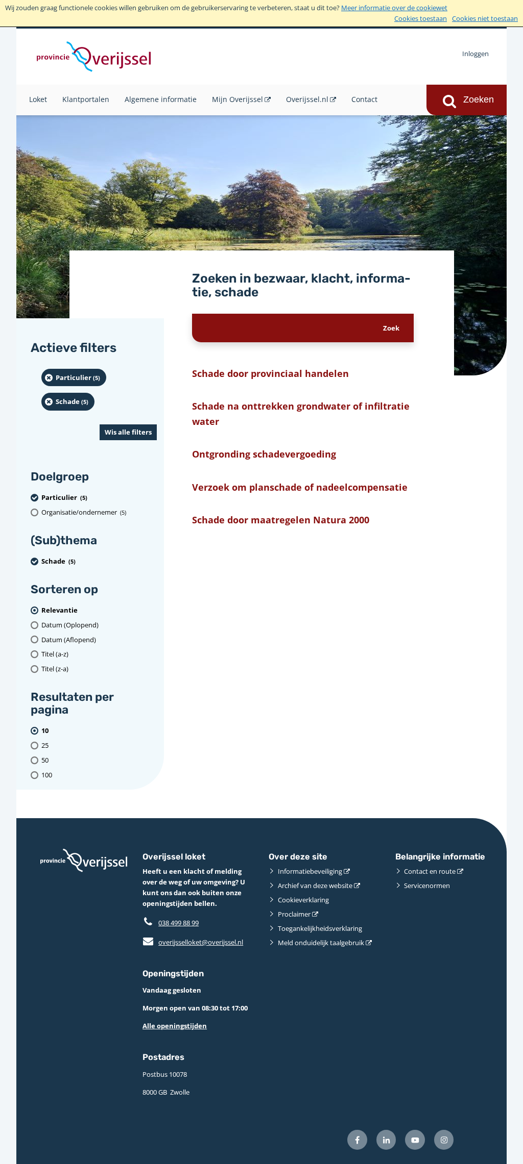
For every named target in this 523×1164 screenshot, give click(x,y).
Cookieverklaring (303, 899)
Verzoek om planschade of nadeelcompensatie (300, 486)
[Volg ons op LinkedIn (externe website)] (386, 1140)
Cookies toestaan (420, 18)
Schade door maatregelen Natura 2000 (280, 519)
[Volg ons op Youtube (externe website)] (415, 1140)
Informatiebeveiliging (310, 871)
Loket (38, 99)
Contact (364, 99)
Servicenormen (427, 885)
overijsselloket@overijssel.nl (192, 942)
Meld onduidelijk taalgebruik (321, 942)
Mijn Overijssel (237, 99)
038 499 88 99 (178, 922)
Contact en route (430, 871)
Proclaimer (294, 914)
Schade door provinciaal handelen (270, 373)
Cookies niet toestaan (485, 18)
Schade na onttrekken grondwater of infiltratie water (301, 413)
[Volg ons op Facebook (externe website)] (357, 1140)
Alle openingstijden (174, 1025)
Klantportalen (85, 99)
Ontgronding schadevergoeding (264, 453)
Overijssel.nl (307, 99)
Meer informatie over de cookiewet (394, 7)
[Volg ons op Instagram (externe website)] (444, 1140)
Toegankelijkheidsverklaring (320, 928)
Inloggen (475, 53)
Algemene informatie (161, 99)
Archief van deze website (315, 885)
